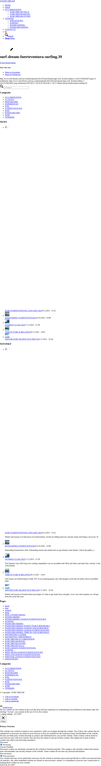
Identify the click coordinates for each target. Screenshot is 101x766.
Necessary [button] (4, 742)
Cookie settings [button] (7, 714)
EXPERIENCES (11, 104)
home (7, 613)
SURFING (9, 650)
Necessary (7, 745)
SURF (7, 115)
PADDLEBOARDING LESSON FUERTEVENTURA (27, 630)
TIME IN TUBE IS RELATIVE (17, 332)
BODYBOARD (11, 102)
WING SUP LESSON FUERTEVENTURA (22, 655)
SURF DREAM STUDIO (15, 643)
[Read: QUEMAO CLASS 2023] (7, 323)
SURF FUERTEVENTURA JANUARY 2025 (23, 311)
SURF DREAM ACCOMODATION (19, 639)
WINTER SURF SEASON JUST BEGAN (22, 339)
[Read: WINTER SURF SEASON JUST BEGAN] (7, 337)
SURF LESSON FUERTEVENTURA (20, 648)
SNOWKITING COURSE (15, 635)
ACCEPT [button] (18, 714)
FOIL (7, 106)
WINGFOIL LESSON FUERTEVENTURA (23, 657)
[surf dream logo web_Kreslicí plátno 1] (7, 1)
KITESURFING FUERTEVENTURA (20, 318)
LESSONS (9, 621)
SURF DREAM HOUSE (15, 641)
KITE (7, 111)
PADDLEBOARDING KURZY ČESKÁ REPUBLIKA (27, 626)
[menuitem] (53, 5)
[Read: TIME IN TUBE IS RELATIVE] (7, 330)
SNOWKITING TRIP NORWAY (18, 637)
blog (6, 608)
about (7, 606)
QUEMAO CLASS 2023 (15, 325)
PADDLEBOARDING (14, 624)
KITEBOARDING (12, 617)
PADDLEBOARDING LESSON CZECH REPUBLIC (27, 628)
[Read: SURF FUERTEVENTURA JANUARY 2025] (7, 127)
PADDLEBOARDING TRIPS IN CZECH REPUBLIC (27, 632)
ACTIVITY (9, 100)
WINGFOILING (11, 659)
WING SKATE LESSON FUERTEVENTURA (24, 652)
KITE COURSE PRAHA (15, 615)
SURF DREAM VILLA (14, 646)
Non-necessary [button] (6, 754)
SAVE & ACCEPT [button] (7, 765)
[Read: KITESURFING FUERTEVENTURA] (7, 316)
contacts (8, 610)
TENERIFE (9, 117)
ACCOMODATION (13, 97)
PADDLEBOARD (12, 113)
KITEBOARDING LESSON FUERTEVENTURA (25, 619)
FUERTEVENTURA (13, 108)
